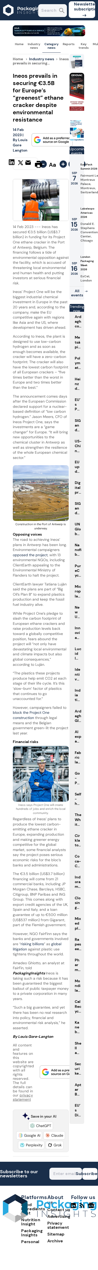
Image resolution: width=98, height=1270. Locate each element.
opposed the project (30, 555)
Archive (55, 1240)
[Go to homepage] (49, 1221)
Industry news (34, 46)
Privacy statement (58, 1225)
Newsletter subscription (84, 6)
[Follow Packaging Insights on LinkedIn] (73, 1208)
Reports (68, 44)
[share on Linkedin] (12, 164)
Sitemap (55, 1234)
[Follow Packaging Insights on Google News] (92, 1208)
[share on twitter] (20, 164)
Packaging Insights (32, 1232)
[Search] (62, 11)
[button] (40, 1126)
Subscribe (89, 1173)
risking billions (32, 944)
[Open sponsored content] (49, 34)
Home (19, 44)
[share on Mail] (28, 163)
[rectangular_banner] (77, 139)
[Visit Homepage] (23, 18)
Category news (51, 46)
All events (77, 293)
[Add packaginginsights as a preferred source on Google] (52, 139)
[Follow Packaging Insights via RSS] (82, 1208)
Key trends (84, 46)
